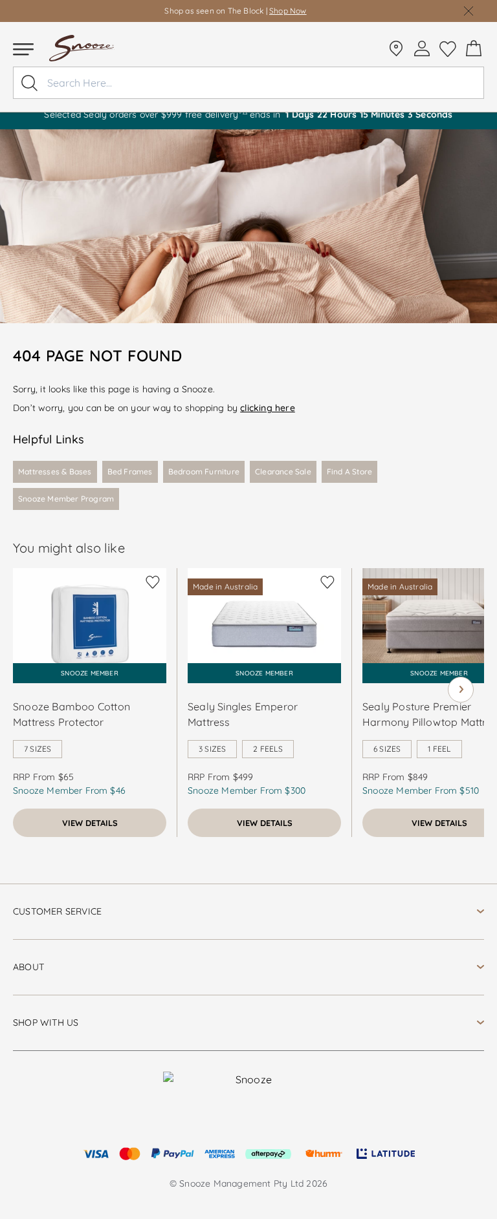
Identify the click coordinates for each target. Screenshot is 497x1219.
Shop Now (288, 11)
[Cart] (473, 48)
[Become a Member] (422, 48)
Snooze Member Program (66, 499)
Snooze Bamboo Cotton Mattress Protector (71, 714)
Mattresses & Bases (55, 471)
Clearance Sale (283, 471)
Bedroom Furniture (203, 471)
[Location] (396, 48)
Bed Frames (130, 471)
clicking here (267, 408)
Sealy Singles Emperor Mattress (243, 714)
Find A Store (349, 471)
